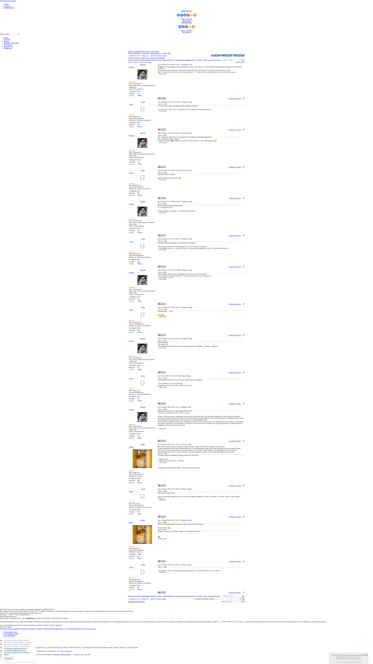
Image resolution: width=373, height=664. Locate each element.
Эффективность (9, 7)
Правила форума (155, 53)
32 (157, 55)
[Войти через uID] (178, 15)
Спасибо (238, 98)
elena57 (143, 444)
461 (190, 407)
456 (191, 239)
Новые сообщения (134, 53)
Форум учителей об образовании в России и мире (144, 60)
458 (191, 307)
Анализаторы (8, 46)
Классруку (7, 6)
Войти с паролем (186, 19)
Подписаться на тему (240, 62)
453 (191, 133)
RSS (169, 53)
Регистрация (186, 21)
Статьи (6, 4)
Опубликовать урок (10, 632)
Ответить (232, 98)
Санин (143, 102)
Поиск (165, 53)
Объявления (8, 48)
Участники (145, 53)
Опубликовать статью (11, 634)
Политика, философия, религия (185, 60)
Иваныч (143, 64)
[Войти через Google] (191, 15)
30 (153, 55)
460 (189, 376)
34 (161, 55)
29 (151, 55)
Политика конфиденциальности (54, 629)
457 (191, 270)
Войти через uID (186, 11)
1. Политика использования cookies (15, 648)
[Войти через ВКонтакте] (181, 15)
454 (191, 170)
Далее (164, 55)
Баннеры (39, 629)
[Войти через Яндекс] (188, 15)
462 (190, 444)
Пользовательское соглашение (10, 629)
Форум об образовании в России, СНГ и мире (143, 51)
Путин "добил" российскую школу (209, 60)
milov (143, 58)
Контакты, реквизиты (28, 629)
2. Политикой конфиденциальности (15, 650)
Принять (8, 658)
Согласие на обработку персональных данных (81, 629)
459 (191, 338)
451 (191, 64)
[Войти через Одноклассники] (194, 15)
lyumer (148, 58)
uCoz (9, 627)
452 (191, 102)
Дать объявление (9, 635)
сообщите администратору (62, 654)
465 (190, 565)
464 (190, 520)
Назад (144, 55)
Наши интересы (168, 60)
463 (190, 489)
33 (159, 55)
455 (191, 201)
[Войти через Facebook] (184, 15)
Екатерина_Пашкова (157, 58)
